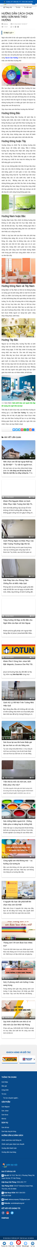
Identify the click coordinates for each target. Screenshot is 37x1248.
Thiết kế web (23, 1238)
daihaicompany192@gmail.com (19, 1199)
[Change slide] (3, 1059)
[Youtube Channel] (7, 1212)
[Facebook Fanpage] (3, 1212)
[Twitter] (12, 1212)
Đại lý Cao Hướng (11, 58)
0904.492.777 (21, 1182)
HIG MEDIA (31, 1238)
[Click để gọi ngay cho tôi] (18, 1242)
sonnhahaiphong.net (17, 1203)
